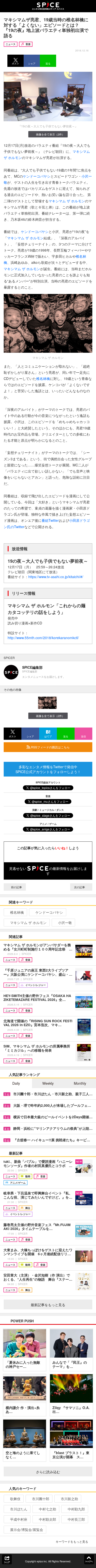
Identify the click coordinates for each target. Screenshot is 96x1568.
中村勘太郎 (47, 1519)
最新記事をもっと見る (48, 1304)
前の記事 (16, 887)
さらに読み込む (48, 1471)
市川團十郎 (40, 1498)
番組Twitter (50, 520)
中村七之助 (47, 1509)
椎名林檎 (43, 378)
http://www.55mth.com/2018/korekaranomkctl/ (43, 637)
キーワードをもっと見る (72, 1541)
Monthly (80, 1083)
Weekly (48, 1083)
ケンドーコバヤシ (36, 176)
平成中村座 (18, 1519)
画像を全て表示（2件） (50, 134)
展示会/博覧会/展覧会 (26, 1529)
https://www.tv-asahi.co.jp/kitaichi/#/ (55, 576)
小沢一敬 (65, 922)
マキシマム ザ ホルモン (66, 200)
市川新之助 (69, 1498)
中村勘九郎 (76, 1509)
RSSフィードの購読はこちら (50, 747)
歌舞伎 (15, 1498)
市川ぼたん (18, 1509)
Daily (16, 1083)
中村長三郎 (76, 1519)
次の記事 (80, 887)
